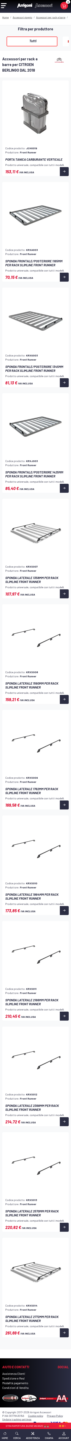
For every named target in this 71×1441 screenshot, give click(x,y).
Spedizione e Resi (13, 1378)
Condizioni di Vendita (15, 1387)
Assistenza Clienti (13, 1373)
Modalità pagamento (15, 1383)
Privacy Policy (55, 1415)
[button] (17, 1434)
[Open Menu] (4, 5)
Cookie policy (35, 1415)
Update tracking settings (16, 1419)
